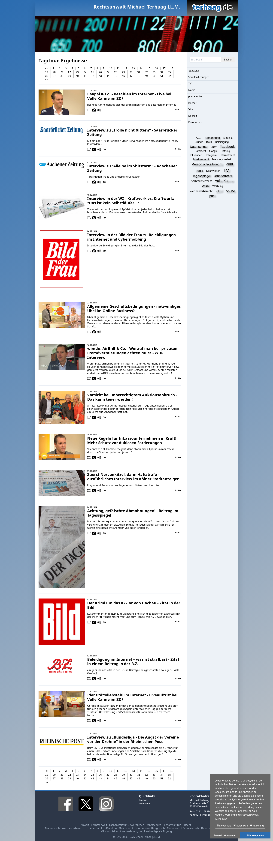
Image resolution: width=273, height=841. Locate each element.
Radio (191, 90)
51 (161, 76)
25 (92, 72)
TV (190, 83)
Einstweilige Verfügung (158, 831)
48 (138, 76)
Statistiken (242, 825)
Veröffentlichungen (198, 77)
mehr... (178, 109)
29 (123, 72)
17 (164, 68)
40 (77, 76)
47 (131, 76)
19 (46, 72)
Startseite (193, 70)
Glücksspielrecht (111, 831)
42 (92, 76)
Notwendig (225, 825)
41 (85, 76)
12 (125, 68)
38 (62, 76)
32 (146, 72)
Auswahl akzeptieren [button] (225, 835)
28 (115, 72)
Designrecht (158, 828)
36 (46, 76)
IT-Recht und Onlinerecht (118, 828)
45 (115, 76)
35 (169, 72)
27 (107, 72)
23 (77, 72)
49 (146, 76)
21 (62, 72)
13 (133, 68)
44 (107, 76)
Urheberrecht (94, 828)
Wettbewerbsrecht (73, 828)
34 (161, 72)
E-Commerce (142, 828)
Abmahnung (130, 831)
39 (69, 76)
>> (46, 79)
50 (154, 76)
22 (69, 72)
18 (171, 68)
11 (118, 68)
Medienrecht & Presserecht (183, 828)
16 (156, 68)
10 (110, 68)
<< (46, 68)
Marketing (258, 825)
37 (54, 76)
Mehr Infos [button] (221, 819)
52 (169, 76)
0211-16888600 (205, 811)
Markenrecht (53, 828)
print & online (195, 96)
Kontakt (192, 116)
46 (123, 76)
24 (85, 72)
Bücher (192, 103)
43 (100, 76)
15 (148, 68)
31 (138, 72)
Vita (190, 109)
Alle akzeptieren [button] (255, 835)
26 (100, 72)
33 (154, 72)
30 (131, 72)
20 (54, 72)
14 (141, 68)
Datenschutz (195, 122)
